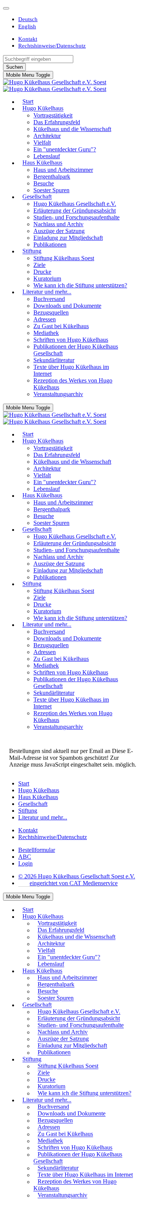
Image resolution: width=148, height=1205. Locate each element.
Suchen (14, 67)
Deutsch (28, 19)
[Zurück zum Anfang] (6, 8)
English (27, 26)
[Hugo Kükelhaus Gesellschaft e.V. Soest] (54, 85)
